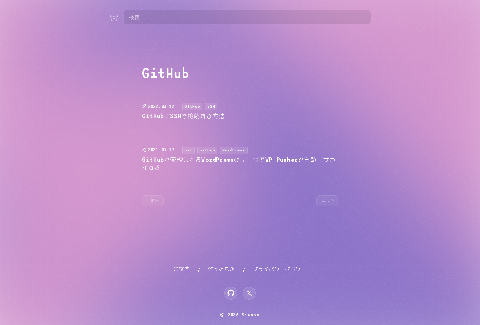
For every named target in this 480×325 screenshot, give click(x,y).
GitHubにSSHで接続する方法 (183, 116)
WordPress (233, 150)
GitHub (192, 106)
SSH (211, 106)
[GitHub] (230, 293)
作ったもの (221, 269)
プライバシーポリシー (279, 269)
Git (188, 150)
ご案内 (182, 269)
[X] (249, 293)
